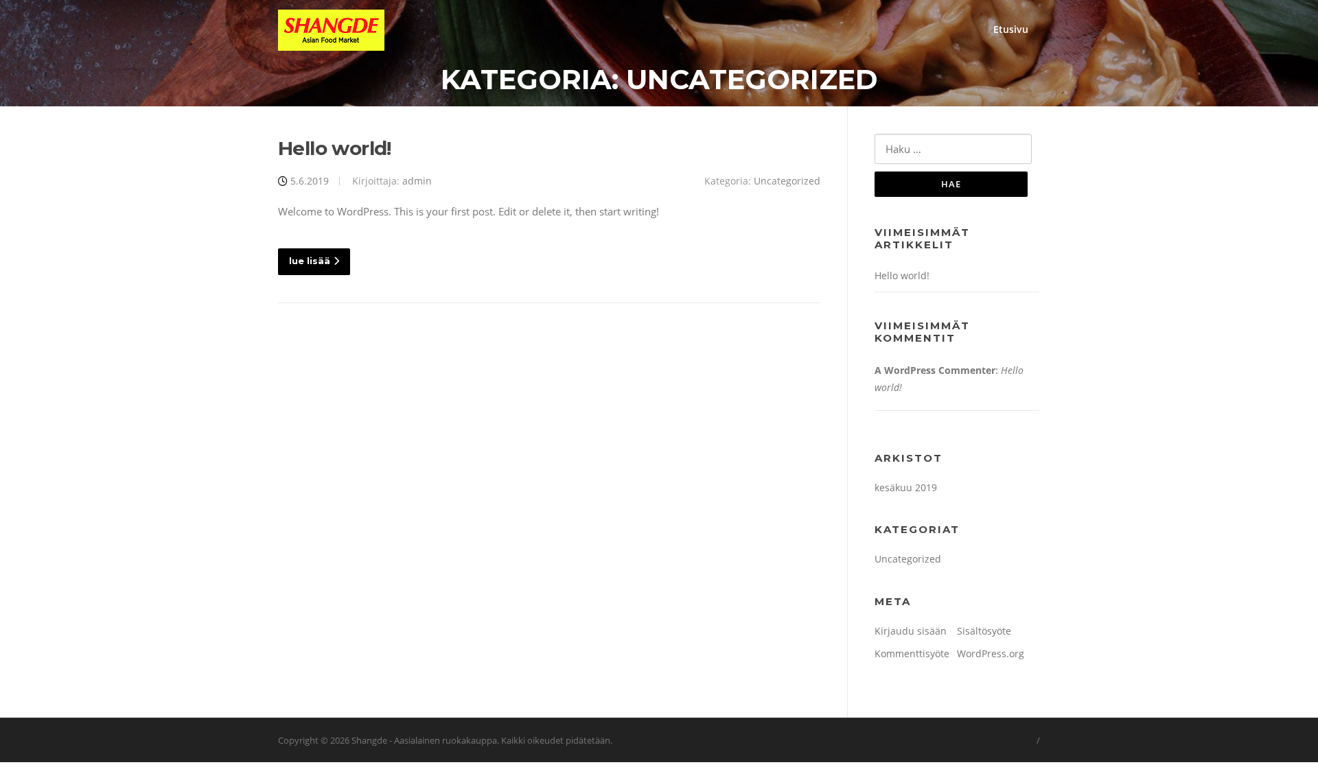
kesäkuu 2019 (906, 487)
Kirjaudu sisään (911, 630)
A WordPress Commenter (935, 370)
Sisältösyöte (984, 630)
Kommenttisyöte (912, 653)
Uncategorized (787, 180)
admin (417, 180)
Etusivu (1010, 29)
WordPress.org (990, 653)
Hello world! (334, 148)
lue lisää (309, 260)
